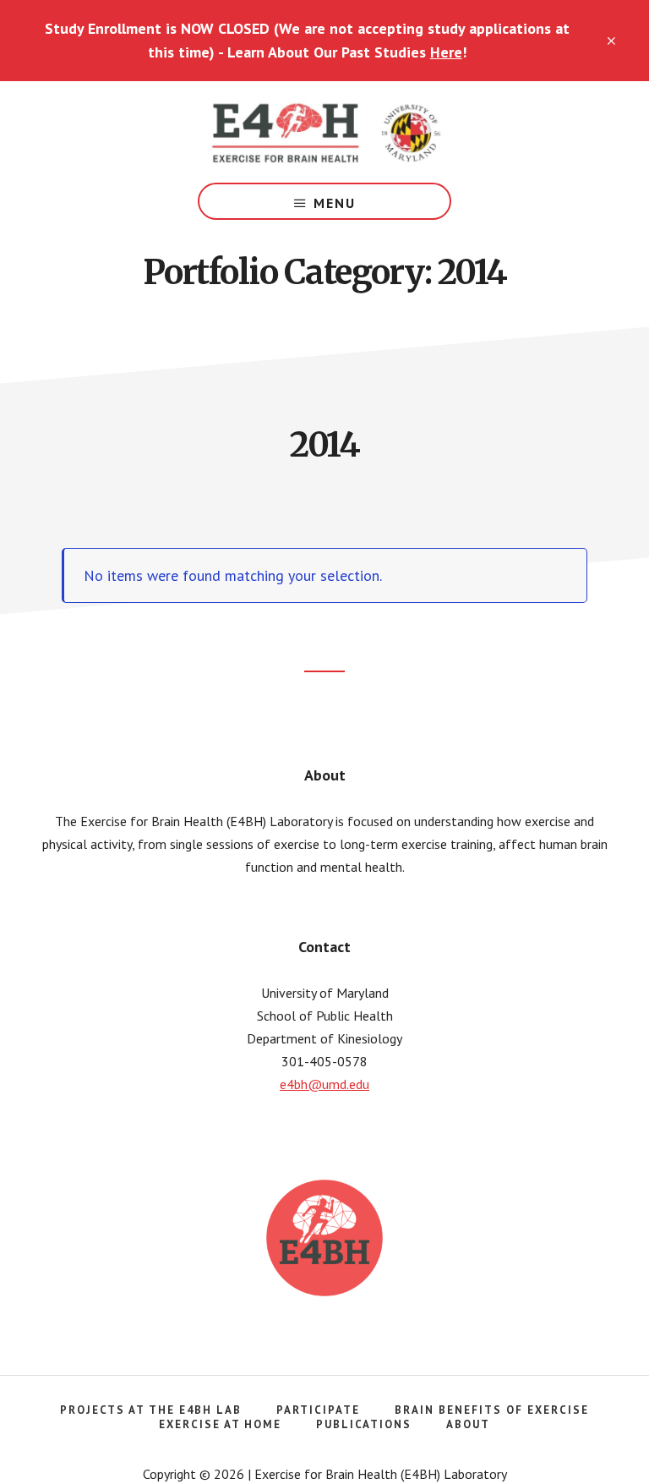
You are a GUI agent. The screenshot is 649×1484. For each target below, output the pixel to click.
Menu (335, 202)
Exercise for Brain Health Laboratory (324, 132)
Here (446, 52)
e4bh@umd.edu (324, 1084)
